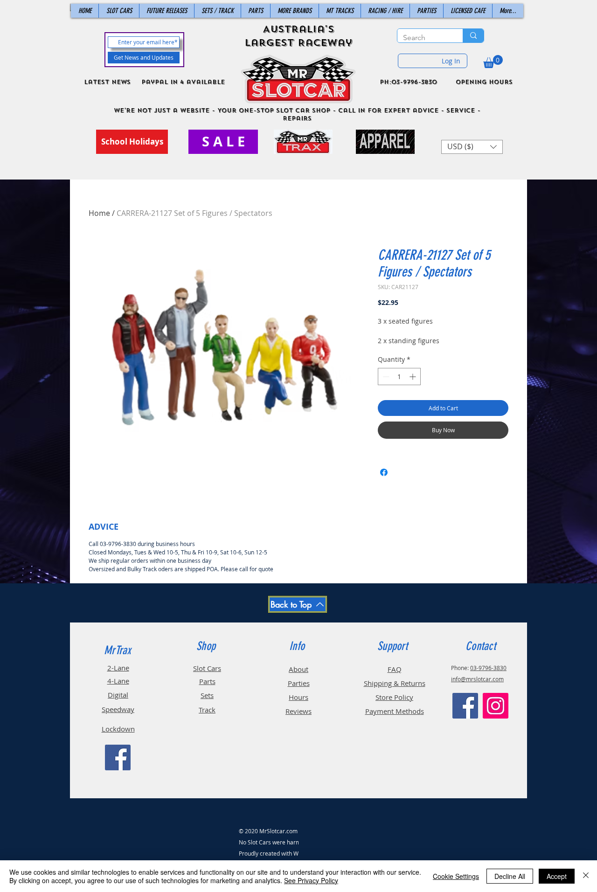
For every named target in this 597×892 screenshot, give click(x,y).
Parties (299, 683)
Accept (557, 876)
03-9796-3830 (488, 667)
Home (99, 213)
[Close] (585, 876)
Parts (207, 681)
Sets (207, 695)
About (298, 669)
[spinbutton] (399, 376)
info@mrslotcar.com (477, 679)
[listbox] (472, 147)
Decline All (509, 876)
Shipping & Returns (394, 683)
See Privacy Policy (311, 880)
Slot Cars (207, 668)
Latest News (107, 82)
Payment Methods (394, 711)
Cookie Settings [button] (456, 876)
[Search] (473, 35)
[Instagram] (495, 706)
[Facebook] (118, 757)
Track (207, 709)
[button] (493, 61)
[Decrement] (385, 376)
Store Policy (394, 697)
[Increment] (413, 376)
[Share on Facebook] (383, 472)
